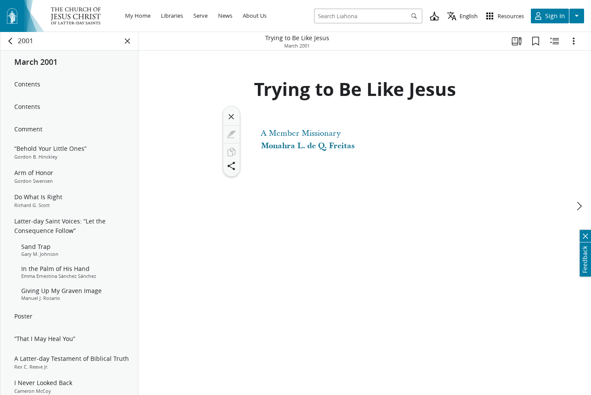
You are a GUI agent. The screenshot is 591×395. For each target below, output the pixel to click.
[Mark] (231, 134)
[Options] (573, 41)
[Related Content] (554, 41)
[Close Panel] (128, 41)
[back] (11, 41)
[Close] (231, 117)
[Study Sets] (516, 41)
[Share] (231, 166)
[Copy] (231, 152)
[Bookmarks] (535, 41)
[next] (579, 206)
